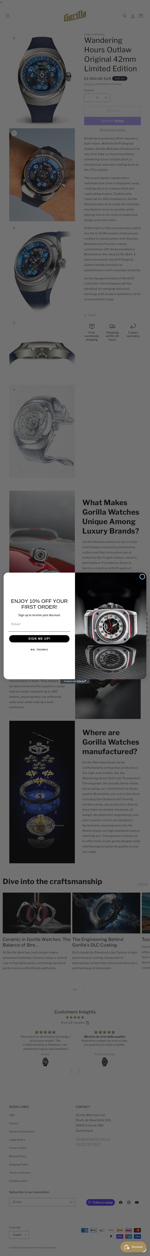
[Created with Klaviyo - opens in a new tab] (75, 681)
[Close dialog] (142, 576)
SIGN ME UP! (39, 638)
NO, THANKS (39, 649)
